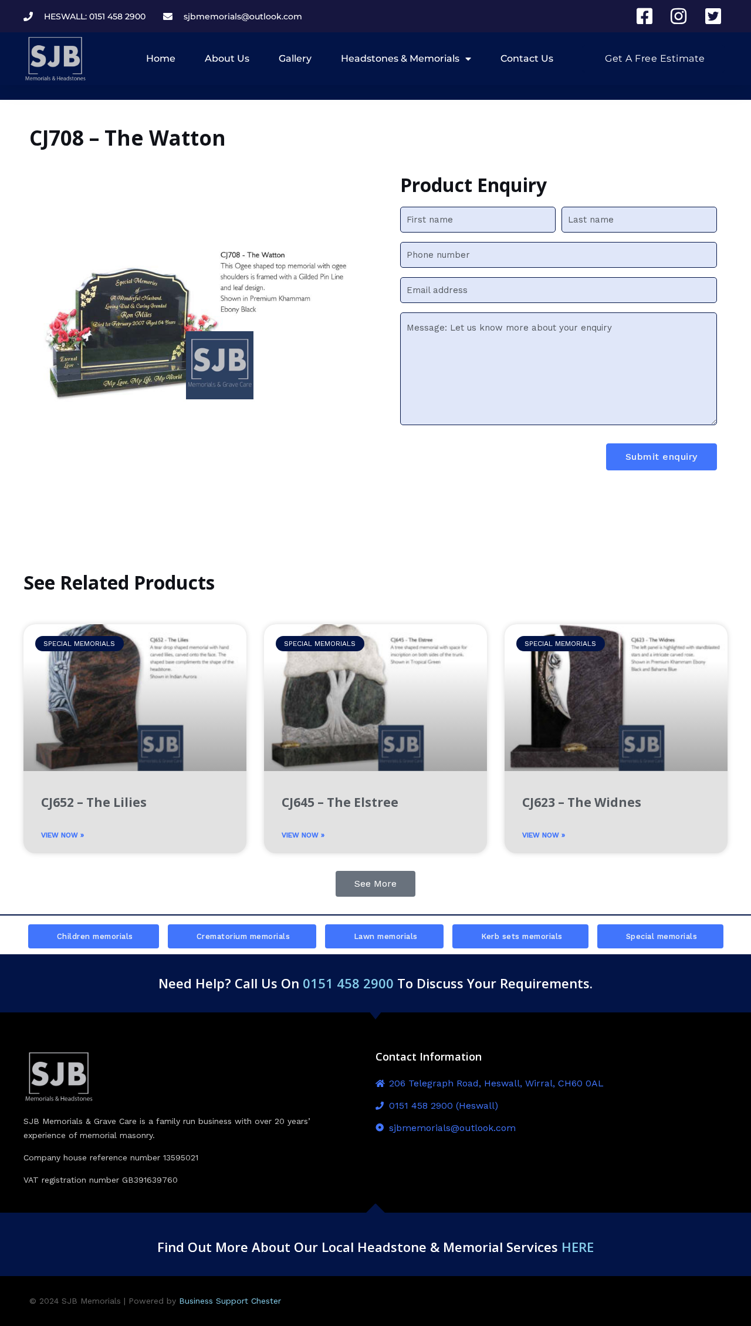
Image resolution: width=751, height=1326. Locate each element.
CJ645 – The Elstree (340, 802)
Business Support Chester (230, 1300)
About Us (227, 58)
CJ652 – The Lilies (94, 802)
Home (160, 58)
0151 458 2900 (348, 983)
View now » (62, 835)
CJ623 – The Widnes (581, 802)
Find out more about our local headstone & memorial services (375, 1247)
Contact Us (526, 58)
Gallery (295, 58)
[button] (375, 884)
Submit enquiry (661, 456)
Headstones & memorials (400, 58)
